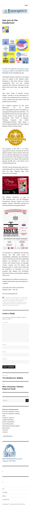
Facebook (19, 458)
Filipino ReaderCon (13, 302)
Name (4, 344)
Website (4, 359)
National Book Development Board (18, 303)
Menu (26, 5)
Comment (5, 322)
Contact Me (5, 499)
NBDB (3, 305)
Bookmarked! (5, 504)
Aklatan (17, 299)
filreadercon (21, 302)
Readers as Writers (14, 305)
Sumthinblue (8, 297)
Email (4, 351)
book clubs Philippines (10, 300)
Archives (4, 492)
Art (3, 489)
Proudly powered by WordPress (17, 504)
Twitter (13, 461)
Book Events (25, 297)
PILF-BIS (8, 305)
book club (21, 299)
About (4, 496)
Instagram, (5, 461)
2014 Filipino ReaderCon (9, 299)
